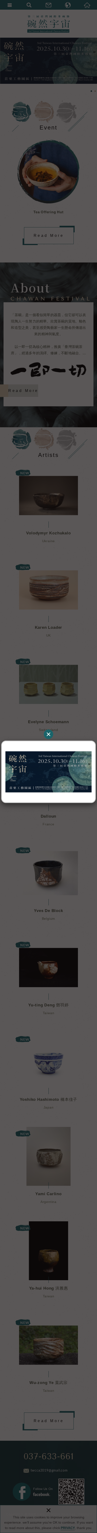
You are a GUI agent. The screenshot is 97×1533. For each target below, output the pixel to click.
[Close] (48, 734)
